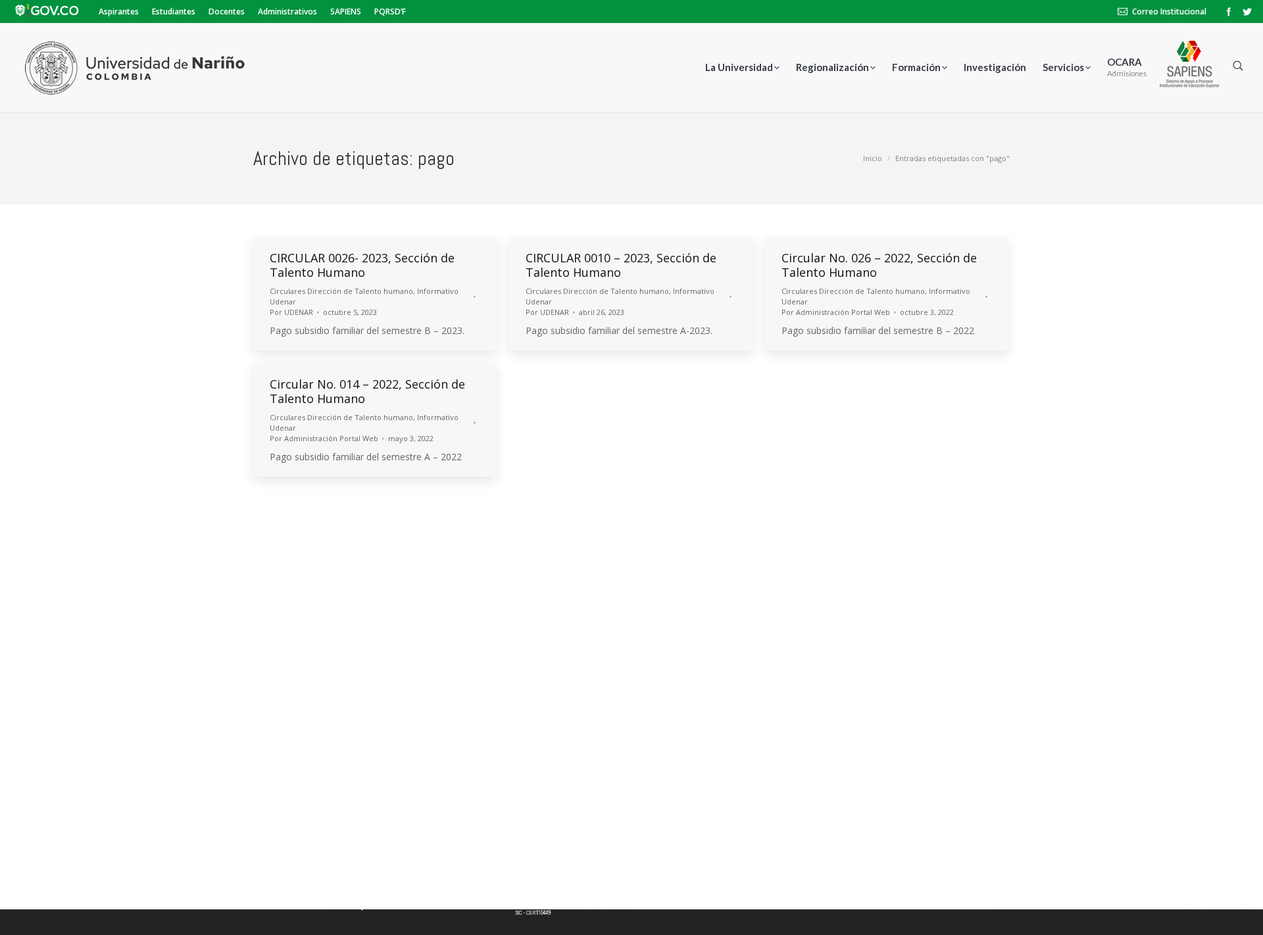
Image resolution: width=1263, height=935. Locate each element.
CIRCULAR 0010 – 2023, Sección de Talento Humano (621, 265)
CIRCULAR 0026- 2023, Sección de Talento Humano (362, 265)
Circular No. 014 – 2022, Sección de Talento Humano (367, 391)
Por (291, 312)
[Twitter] (1247, 12)
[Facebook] (1229, 12)
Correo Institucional (1169, 11)
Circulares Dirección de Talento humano (341, 291)
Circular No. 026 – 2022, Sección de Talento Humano (879, 265)
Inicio (872, 158)
